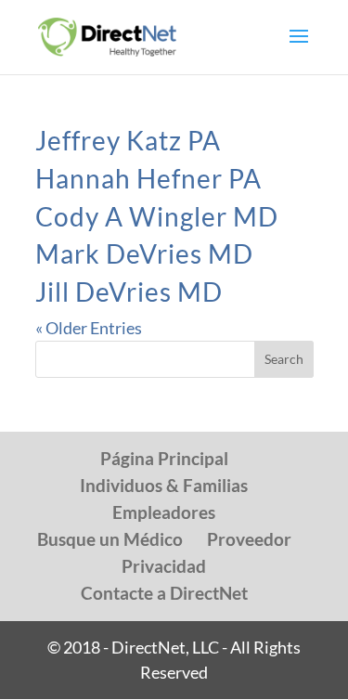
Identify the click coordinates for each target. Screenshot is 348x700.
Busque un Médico (110, 539)
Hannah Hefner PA (148, 178)
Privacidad (164, 566)
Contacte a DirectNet (164, 592)
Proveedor (249, 539)
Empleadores (163, 512)
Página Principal (164, 458)
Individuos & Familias (164, 485)
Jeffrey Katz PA (128, 140)
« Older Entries (88, 328)
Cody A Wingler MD (156, 216)
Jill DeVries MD (129, 291)
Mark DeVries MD (144, 253)
